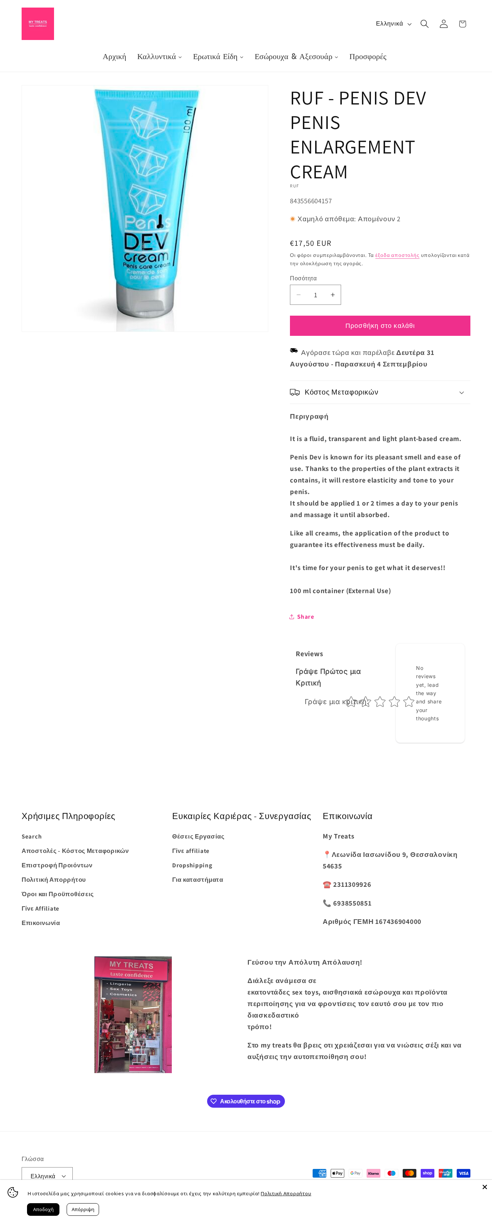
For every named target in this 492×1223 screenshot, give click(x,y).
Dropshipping (192, 865)
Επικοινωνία (41, 923)
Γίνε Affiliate (40, 908)
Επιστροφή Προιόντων (57, 865)
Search (32, 836)
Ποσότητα (303, 278)
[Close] (484, 1187)
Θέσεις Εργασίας (198, 836)
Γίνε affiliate (191, 851)
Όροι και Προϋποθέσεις (58, 894)
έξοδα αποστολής (397, 255)
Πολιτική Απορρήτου (54, 880)
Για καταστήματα (197, 880)
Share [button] (305, 617)
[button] (424, 24)
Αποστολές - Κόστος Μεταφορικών (75, 851)
